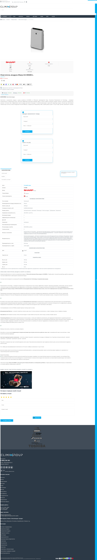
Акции (41, 16)
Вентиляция (3, 534)
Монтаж (2, 489)
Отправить (27, 131)
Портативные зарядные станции (7, 551)
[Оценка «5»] (11, 397)
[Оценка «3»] (6, 397)
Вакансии (2, 497)
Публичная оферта (4, 501)
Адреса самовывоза (5, 94)
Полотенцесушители (5, 553)
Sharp (10, 64)
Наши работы (3, 491)
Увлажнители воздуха (5, 530)
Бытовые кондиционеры (6, 526)
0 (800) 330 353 (18, 2)
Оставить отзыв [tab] (6, 179)
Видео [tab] (3, 176)
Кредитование (3, 481)
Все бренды (3, 487)
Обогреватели (3, 543)
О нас (14, 16)
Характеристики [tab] (6, 170)
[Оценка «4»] (9, 397)
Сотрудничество (4, 495)
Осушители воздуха (4, 528)
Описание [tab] (4, 173)
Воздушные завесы (4, 532)
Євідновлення (3, 499)
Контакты (21, 16)
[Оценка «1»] (2, 397)
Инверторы (3, 547)
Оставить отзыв (7, 420)
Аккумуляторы (3, 545)
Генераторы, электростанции (7, 549)
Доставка (35, 16)
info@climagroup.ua (6, 1)
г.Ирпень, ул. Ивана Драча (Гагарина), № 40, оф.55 (9, 94)
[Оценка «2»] (4, 397)
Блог (47, 16)
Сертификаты (3, 493)
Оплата (28, 16)
